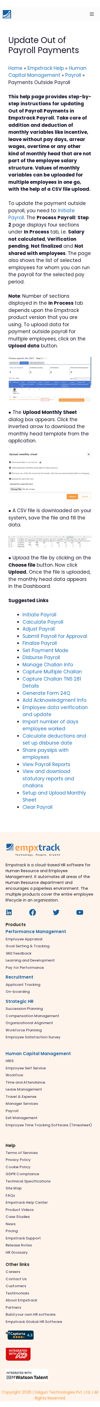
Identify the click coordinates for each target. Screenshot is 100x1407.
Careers (13, 1271)
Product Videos (20, 1209)
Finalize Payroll (39, 643)
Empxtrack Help (46, 68)
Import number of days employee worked (50, 725)
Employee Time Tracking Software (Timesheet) (49, 1125)
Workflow (14, 1075)
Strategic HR (20, 1001)
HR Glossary (17, 1252)
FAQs (10, 1195)
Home (15, 68)
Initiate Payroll (39, 614)
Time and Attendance (25, 1082)
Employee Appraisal (24, 939)
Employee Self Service (26, 1068)
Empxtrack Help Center (27, 1202)
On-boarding (18, 991)
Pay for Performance (25, 967)
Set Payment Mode (45, 650)
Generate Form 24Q (46, 693)
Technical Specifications (28, 1181)
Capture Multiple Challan (52, 671)
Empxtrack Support (23, 1238)
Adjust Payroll (38, 629)
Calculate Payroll (42, 622)
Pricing (12, 1231)
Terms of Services (22, 1152)
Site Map (14, 1188)
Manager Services (22, 1103)
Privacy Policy (18, 1159)
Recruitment (19, 977)
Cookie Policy (18, 1167)
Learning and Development (30, 960)
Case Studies (18, 1216)
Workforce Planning (24, 1030)
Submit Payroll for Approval (54, 636)
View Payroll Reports (46, 764)
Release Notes (19, 1245)
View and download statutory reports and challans (48, 778)
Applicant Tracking (23, 984)
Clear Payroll (37, 807)
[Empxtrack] (7, 14)
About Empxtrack (21, 1300)
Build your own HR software (31, 1314)
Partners (13, 1307)
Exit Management (22, 1117)
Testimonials (17, 1293)
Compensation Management (32, 1016)
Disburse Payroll (41, 657)
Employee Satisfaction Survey (33, 1037)
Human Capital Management (47, 72)
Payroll (73, 75)
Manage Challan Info (47, 664)
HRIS (10, 1060)
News (11, 1224)
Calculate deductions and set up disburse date (54, 740)
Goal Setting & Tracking (27, 946)
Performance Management (36, 931)
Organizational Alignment (29, 1023)
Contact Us (16, 1279)
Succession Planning (24, 1008)
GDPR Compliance (22, 1174)
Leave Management (24, 1089)
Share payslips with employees (45, 754)
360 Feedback (18, 953)
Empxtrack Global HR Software (34, 1321)
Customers (16, 1286)
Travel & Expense (21, 1096)
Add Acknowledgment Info (54, 700)
